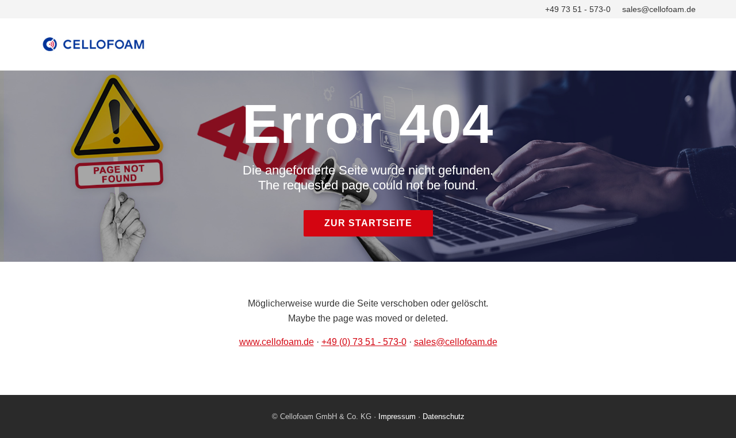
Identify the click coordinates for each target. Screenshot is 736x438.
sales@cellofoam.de (659, 9)
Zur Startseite (368, 223)
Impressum (397, 416)
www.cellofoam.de (276, 342)
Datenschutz (444, 416)
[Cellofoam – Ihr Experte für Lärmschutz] (368, 44)
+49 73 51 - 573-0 (578, 9)
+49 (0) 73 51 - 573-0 (364, 342)
